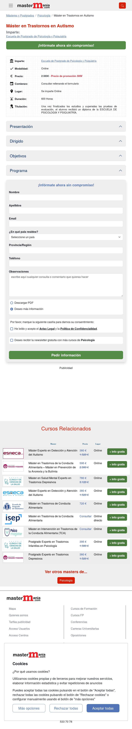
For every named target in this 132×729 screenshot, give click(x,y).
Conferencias (79, 622)
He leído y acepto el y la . (56, 329)
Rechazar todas (66, 708)
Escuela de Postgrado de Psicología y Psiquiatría (36, 36)
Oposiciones (78, 635)
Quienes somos (18, 615)
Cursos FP (77, 615)
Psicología (66, 580)
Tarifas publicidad (19, 622)
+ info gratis (117, 452)
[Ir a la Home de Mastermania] (66, 598)
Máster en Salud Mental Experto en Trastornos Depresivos (50, 480)
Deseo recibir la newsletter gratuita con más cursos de (54, 340)
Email (12, 218)
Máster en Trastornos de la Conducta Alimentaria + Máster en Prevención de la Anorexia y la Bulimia (52, 467)
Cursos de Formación (84, 609)
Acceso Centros (18, 635)
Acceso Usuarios (19, 629)
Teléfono (14, 258)
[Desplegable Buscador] (122, 5)
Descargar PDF (24, 303)
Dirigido (16, 141)
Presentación (21, 126)
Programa (18, 170)
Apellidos (15, 205)
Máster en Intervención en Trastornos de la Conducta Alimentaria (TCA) (53, 531)
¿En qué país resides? (23, 232)
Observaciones (19, 271)
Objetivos (18, 155)
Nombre (14, 192)
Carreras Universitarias (85, 629)
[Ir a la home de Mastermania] (33, 5)
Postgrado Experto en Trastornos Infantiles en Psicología (49, 544)
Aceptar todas (103, 708)
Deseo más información (28, 309)
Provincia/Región (20, 245)
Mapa (12, 609)
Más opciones (29, 708)
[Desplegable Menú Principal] (10, 5)
